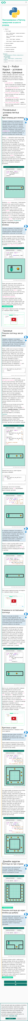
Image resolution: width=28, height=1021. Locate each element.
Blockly (19, 169)
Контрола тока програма (11, 47)
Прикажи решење (7, 306)
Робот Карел (8, 31)
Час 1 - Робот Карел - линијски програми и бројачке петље (15, 34)
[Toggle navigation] (26, 2)
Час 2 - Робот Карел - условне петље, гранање (14, 37)
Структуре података (10, 49)
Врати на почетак (10, 169)
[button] (3, 29)
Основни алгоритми (10, 51)
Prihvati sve (10, 1018)
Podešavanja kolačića (21, 1018)
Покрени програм (14, 166)
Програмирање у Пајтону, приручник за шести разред (13, 22)
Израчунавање (9, 45)
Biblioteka (5, 53)
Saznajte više (13, 1015)
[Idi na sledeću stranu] (15, 984)
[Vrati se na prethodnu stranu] (15, 982)
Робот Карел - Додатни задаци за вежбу (15, 41)
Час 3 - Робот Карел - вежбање (13, 39)
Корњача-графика (9, 43)
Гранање (4, 414)
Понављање (17, 220)
